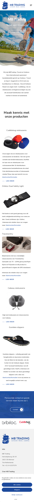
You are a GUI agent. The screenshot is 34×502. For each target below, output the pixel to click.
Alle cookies (17, 484)
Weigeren (17, 489)
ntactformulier (16, 275)
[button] (31, 5)
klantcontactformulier (9, 177)
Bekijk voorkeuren (17, 495)
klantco (8, 275)
